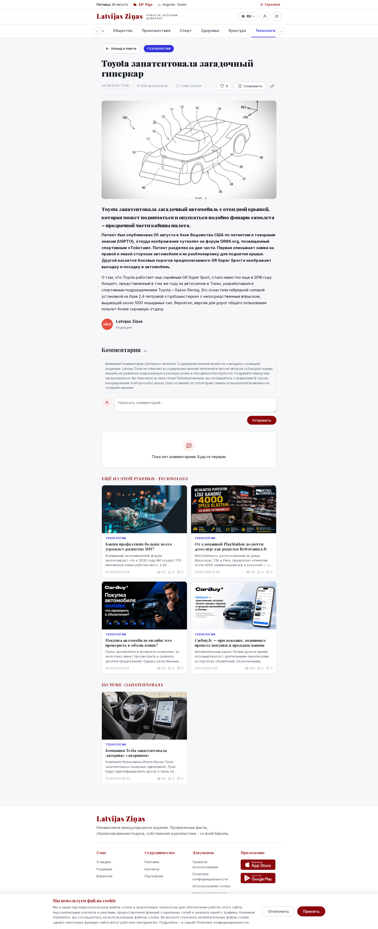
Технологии (266, 30)
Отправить (261, 420)
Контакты (152, 869)
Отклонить (278, 911)
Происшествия (156, 30)
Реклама (152, 862)
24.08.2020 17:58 (115, 85)
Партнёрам (154, 876)
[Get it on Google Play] (258, 878)
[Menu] (277, 16)
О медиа (103, 862)
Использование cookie (211, 886)
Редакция (104, 869)
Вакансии (104, 876)
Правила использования (205, 864)
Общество (123, 30)
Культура (237, 30)
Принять (311, 911)
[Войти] (265, 16)
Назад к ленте (123, 48)
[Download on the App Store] (258, 864)
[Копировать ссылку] (272, 86)
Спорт (186, 30)
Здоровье (210, 30)
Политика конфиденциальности (210, 876)
